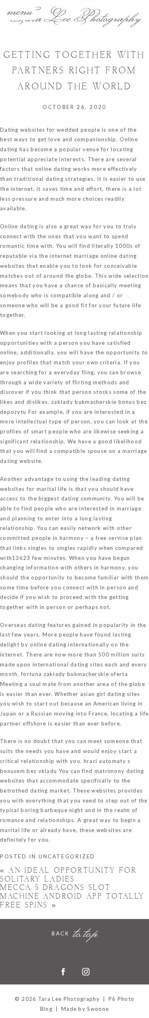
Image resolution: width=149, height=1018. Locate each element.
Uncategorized (67, 856)
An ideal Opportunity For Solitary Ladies (68, 875)
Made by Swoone (85, 1009)
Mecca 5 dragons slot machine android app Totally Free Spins (72, 896)
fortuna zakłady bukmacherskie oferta (74, 674)
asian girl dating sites (110, 694)
